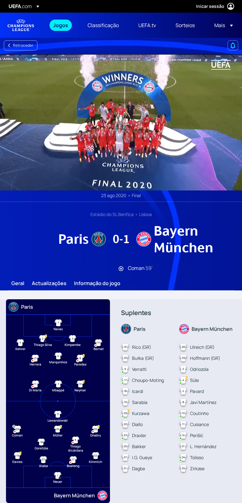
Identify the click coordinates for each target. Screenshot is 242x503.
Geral (17, 283)
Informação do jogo (97, 283)
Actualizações (49, 283)
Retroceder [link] (23, 45)
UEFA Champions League (21, 25)
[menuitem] (62, 25)
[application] (121, 122)
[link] (60, 25)
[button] (221, 25)
